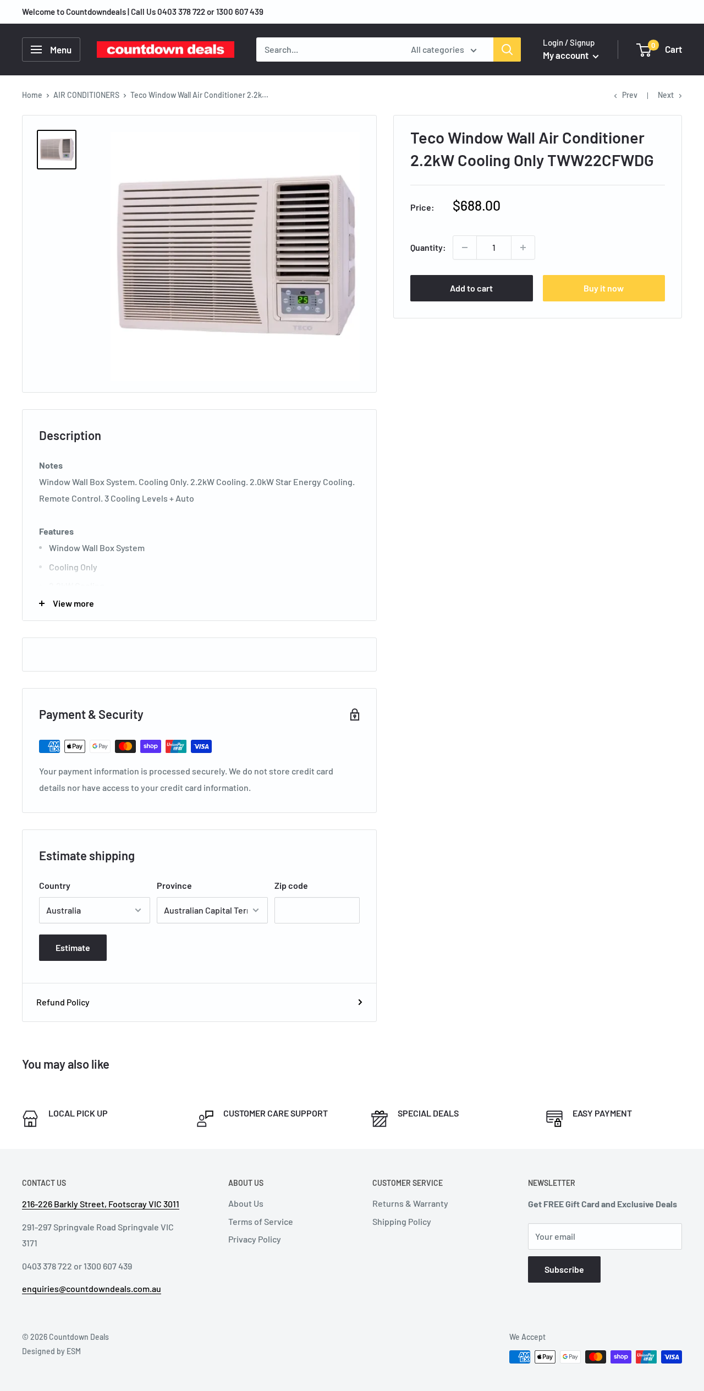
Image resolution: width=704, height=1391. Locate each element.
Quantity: (428, 247)
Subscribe (564, 1269)
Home (32, 95)
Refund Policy (63, 1002)
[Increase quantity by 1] (523, 247)
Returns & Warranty (410, 1203)
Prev (629, 95)
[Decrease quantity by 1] (464, 247)
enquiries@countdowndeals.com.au (91, 1288)
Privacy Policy (254, 1239)
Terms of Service (260, 1221)
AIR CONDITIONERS (86, 95)
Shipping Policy (401, 1221)
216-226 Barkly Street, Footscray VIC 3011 (100, 1203)
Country (54, 885)
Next (666, 95)
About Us (245, 1203)
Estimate (73, 947)
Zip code (291, 885)
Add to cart (471, 288)
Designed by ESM (51, 1351)
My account (566, 55)
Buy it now (604, 288)
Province (174, 885)
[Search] (507, 49)
